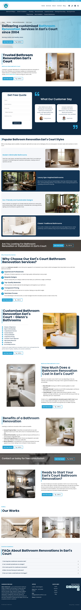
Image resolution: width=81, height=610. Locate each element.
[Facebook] (69, 5)
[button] (2, 527)
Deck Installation (39, 14)
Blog (64, 5)
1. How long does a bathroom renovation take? (14, 561)
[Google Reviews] (78, 5)
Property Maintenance (49, 14)
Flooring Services (71, 11)
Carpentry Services (48, 11)
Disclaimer (77, 604)
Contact (59, 5)
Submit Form (17, 123)
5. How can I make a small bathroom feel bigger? (14, 573)
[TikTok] (72, 5)
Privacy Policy (71, 604)
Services (48, 5)
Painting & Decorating (60, 11)
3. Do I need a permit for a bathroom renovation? (14, 567)
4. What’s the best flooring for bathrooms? (13, 570)
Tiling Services (29, 14)
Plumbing (31, 11)
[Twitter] (75, 587)
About (54, 5)
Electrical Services (39, 11)
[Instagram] (75, 5)
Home (43, 5)
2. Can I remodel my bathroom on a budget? (13, 564)
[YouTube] (78, 587)
